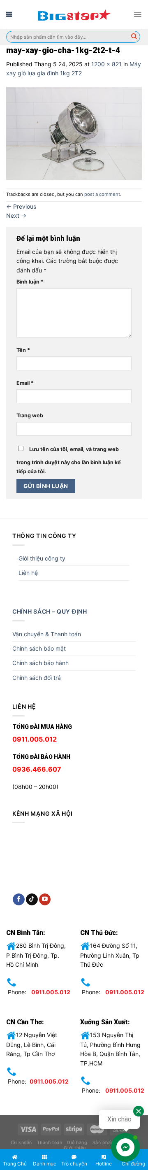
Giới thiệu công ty (41, 558)
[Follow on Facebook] (19, 899)
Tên (23, 350)
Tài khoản (21, 1142)
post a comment (102, 194)
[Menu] (137, 14)
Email (25, 383)
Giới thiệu (75, 1148)
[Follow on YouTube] (45, 899)
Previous (21, 206)
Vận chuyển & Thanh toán (46, 633)
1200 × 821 (106, 63)
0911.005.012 (50, 992)
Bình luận (30, 282)
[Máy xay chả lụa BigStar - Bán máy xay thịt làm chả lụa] (74, 14)
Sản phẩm (103, 1142)
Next (16, 215)
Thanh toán (49, 1142)
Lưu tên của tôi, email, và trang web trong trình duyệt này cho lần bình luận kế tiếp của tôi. (68, 460)
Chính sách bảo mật (39, 648)
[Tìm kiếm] (134, 37)
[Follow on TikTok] (32, 899)
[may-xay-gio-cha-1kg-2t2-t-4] (74, 132)
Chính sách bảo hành (40, 662)
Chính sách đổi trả (36, 677)
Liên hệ (28, 572)
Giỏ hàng (77, 1142)
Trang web (29, 415)
